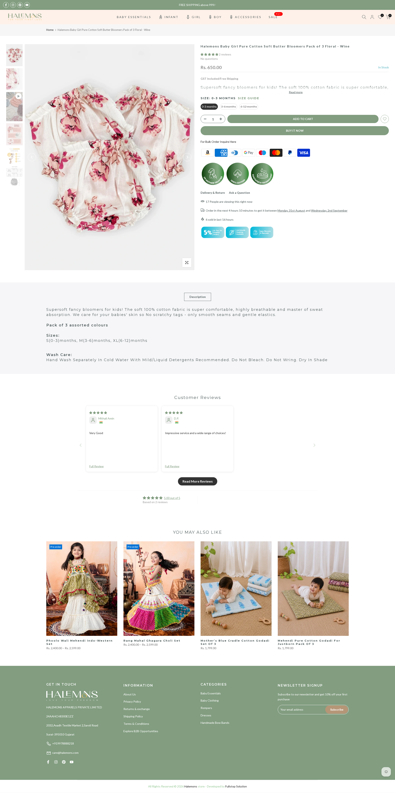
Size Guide (248, 98)
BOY (218, 17)
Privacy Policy (132, 701)
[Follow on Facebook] (6, 5)
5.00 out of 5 (172, 498)
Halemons (190, 786)
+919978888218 (63, 743)
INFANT (171, 17)
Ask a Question (239, 192)
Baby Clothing (210, 700)
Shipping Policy (133, 716)
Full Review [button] (96, 466)
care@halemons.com (65, 752)
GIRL (196, 17)
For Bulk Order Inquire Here (218, 141)
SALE (275, 17)
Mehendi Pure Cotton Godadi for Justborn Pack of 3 (309, 642)
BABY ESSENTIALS (134, 17)
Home (49, 29)
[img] (98, 412)
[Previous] (32, 157)
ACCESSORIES (248, 17)
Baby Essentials (211, 693)
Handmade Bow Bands (215, 722)
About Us (129, 694)
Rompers (206, 708)
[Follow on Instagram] (13, 5)
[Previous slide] (80, 445)
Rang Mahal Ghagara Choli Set (151, 640)
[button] (210, 54)
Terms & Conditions (136, 723)
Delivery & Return (213, 192)
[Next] (187, 157)
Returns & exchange (136, 709)
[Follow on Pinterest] (20, 5)
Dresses (206, 715)
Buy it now (295, 130)
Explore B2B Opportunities (140, 731)
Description (197, 297)
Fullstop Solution (236, 786)
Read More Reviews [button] (197, 481)
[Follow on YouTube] (27, 5)
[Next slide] (314, 445)
